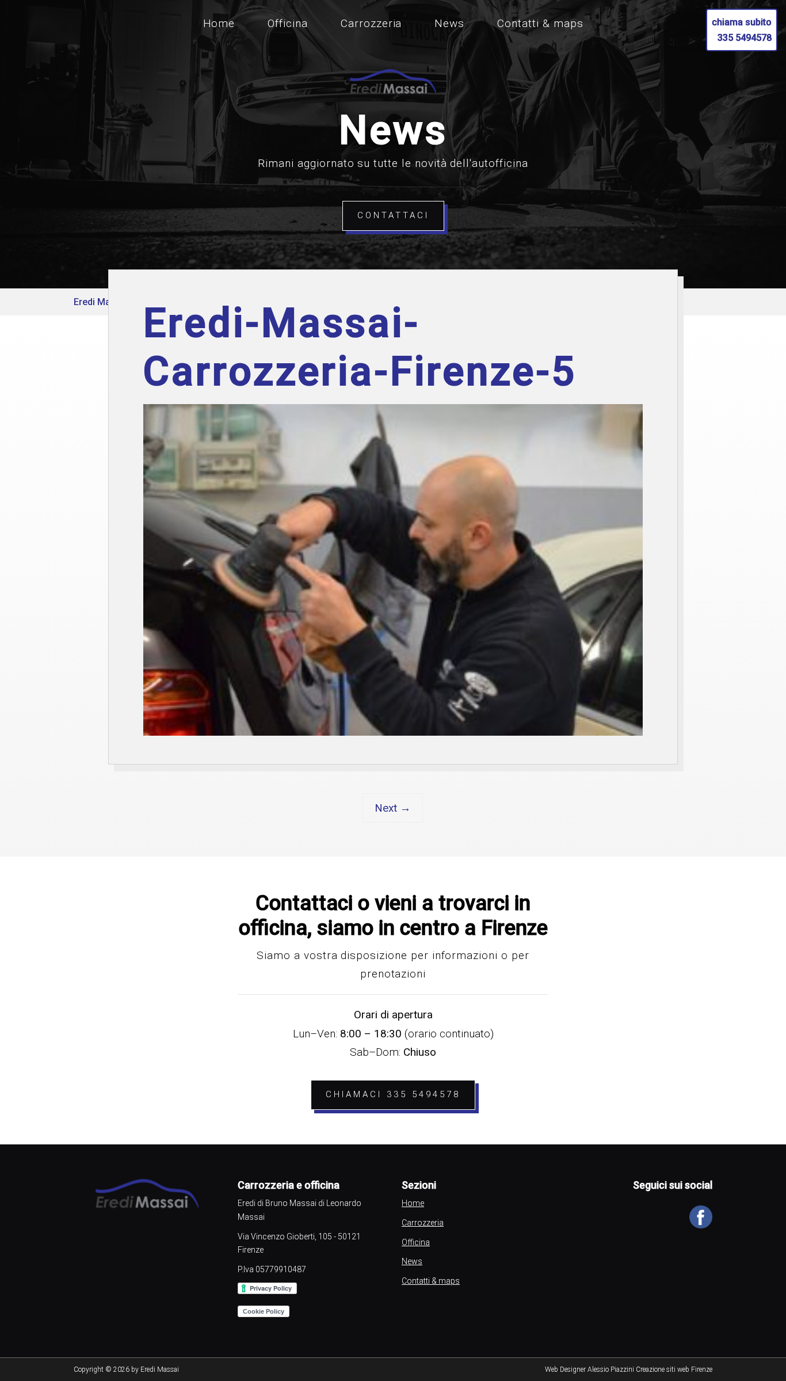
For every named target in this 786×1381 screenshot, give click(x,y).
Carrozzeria (371, 23)
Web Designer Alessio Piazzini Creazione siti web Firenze (628, 1369)
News (449, 23)
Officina (288, 23)
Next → (393, 808)
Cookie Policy (263, 1311)
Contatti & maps (540, 23)
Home (219, 23)
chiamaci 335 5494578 (393, 1094)
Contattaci (393, 215)
